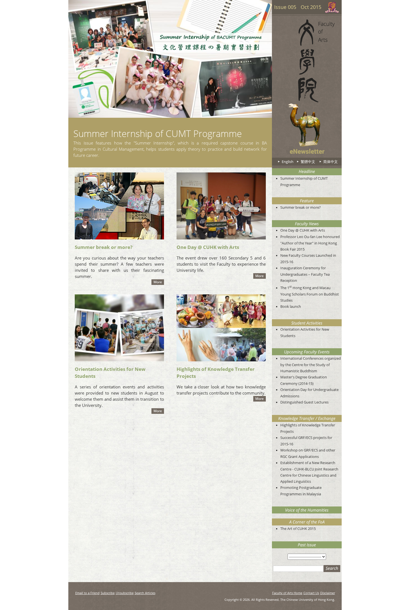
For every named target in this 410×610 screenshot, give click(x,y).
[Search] (332, 568)
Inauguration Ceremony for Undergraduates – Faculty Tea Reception (305, 274)
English (287, 161)
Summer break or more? (103, 247)
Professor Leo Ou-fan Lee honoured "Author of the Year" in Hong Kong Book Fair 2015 (310, 243)
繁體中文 (308, 161)
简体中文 (330, 161)
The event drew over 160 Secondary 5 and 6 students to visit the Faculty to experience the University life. (221, 264)
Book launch (290, 306)
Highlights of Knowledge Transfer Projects (216, 372)
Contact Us (311, 593)
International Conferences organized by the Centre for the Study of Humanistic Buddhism (310, 364)
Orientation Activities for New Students (110, 372)
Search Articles (145, 593)
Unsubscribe (125, 593)
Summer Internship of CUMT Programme (157, 133)
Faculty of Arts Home (287, 593)
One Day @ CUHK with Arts (208, 247)
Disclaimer (327, 593)
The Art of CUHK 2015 (298, 528)
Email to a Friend (87, 593)
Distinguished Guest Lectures (304, 402)
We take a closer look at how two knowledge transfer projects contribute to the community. (221, 390)
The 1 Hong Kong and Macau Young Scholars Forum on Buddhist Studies (309, 294)
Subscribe (108, 593)
